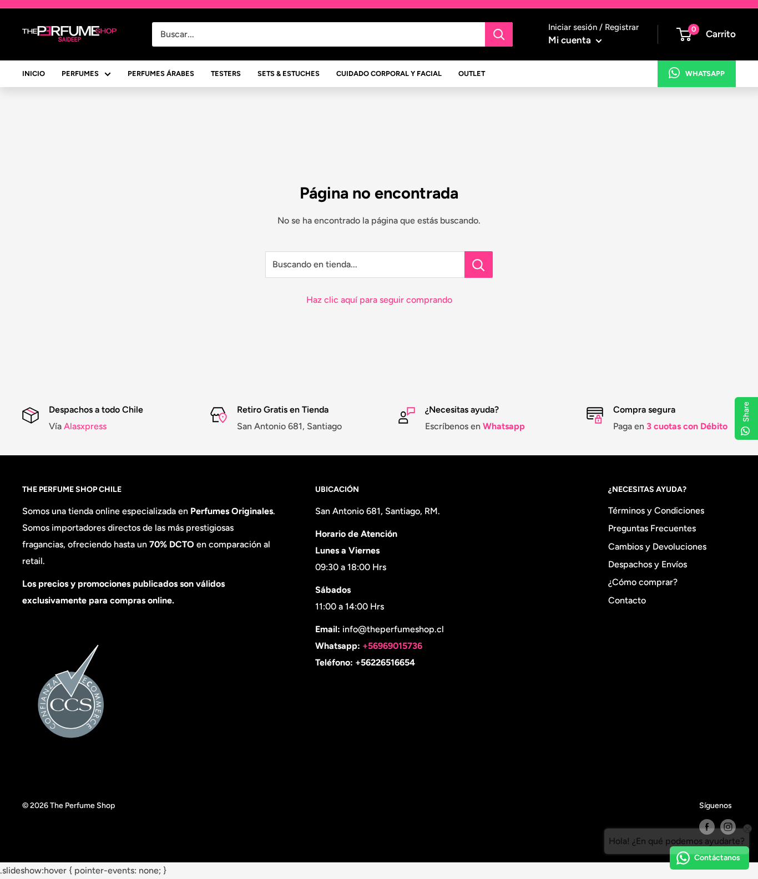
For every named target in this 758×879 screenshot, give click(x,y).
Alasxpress (84, 426)
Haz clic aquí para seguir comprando (379, 299)
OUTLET (471, 73)
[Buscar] (499, 34)
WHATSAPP (705, 73)
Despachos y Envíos (647, 564)
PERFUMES (80, 73)
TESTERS (226, 73)
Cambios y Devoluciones (657, 546)
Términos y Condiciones (656, 510)
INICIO (33, 73)
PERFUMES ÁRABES (161, 73)
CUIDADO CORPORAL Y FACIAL (389, 73)
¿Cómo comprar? (643, 582)
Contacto (627, 600)
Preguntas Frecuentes (652, 528)
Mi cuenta (570, 39)
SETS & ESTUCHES (288, 73)
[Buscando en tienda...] (478, 264)
